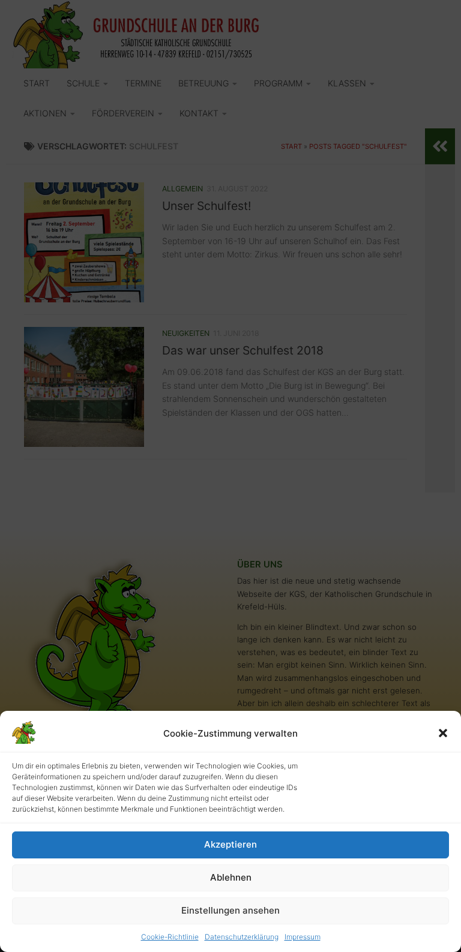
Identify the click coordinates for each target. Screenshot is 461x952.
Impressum (303, 936)
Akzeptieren (230, 844)
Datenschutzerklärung (242, 936)
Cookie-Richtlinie (170, 936)
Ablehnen (231, 877)
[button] (443, 733)
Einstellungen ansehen (230, 910)
